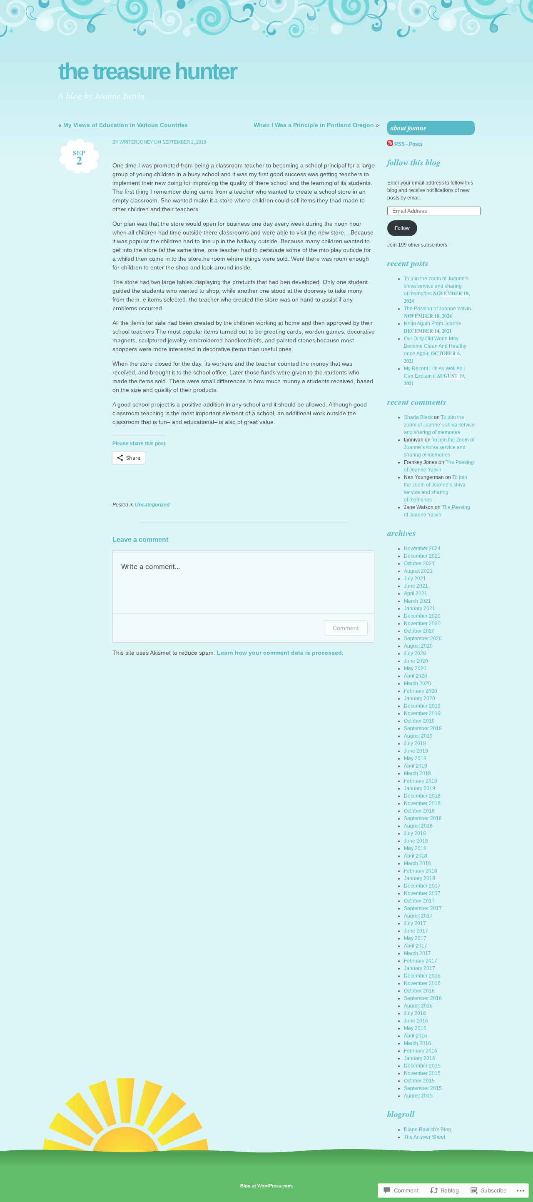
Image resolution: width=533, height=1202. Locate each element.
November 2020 (422, 623)
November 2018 (422, 803)
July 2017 (415, 923)
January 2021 (419, 608)
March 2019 (417, 773)
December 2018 (422, 796)
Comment (346, 627)
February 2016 (420, 1051)
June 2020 (416, 661)
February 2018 (420, 871)
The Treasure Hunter (147, 71)
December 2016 (422, 976)
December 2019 (422, 706)
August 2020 (418, 646)
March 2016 (417, 1043)
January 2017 (419, 968)
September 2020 (423, 638)
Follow (402, 228)
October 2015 (419, 1081)
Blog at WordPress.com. (266, 1185)
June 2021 (416, 586)
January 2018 (419, 878)
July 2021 (415, 578)
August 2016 (418, 1006)
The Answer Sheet (424, 1137)
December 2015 (422, 1066)
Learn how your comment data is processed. (280, 652)
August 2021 (418, 571)
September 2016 (423, 998)
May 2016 (415, 1028)
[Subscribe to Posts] (390, 144)
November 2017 (422, 893)
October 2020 (419, 631)
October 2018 (419, 811)
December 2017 (422, 886)
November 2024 (422, 548)
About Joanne (408, 127)
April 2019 (415, 766)
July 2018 (415, 833)
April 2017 (415, 946)
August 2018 (418, 826)
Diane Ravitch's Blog (427, 1129)
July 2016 (415, 1013)
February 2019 (420, 781)
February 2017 (420, 961)
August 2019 (418, 736)
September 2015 (423, 1088)
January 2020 (419, 698)
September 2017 (423, 908)
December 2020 (422, 616)
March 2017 (417, 953)
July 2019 (415, 743)
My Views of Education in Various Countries (125, 125)
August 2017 (418, 916)
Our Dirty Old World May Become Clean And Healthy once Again (435, 346)
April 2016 (415, 1036)
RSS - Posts (408, 144)
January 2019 (419, 788)
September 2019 (423, 728)
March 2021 (417, 601)
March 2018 (417, 863)
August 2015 (418, 1096)
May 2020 (415, 668)
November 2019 (422, 713)
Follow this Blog (414, 162)
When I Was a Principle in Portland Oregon (314, 125)
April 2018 (415, 856)
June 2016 (416, 1021)
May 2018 (415, 848)
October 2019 (419, 721)
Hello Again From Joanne (432, 324)
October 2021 (419, 563)
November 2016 (422, 983)
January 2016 (419, 1058)
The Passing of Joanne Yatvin (437, 309)
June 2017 (416, 931)
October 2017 (419, 901)
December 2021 (422, 556)
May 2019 (415, 758)
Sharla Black (418, 417)
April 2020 (415, 676)
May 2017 (415, 938)
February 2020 (420, 691)
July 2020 (415, 653)
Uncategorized (152, 505)
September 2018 (423, 818)
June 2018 (416, 841)
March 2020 (417, 683)
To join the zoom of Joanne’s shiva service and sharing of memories (436, 286)
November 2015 (422, 1073)
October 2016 (419, 991)
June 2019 (416, 751)
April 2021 (415, 593)
